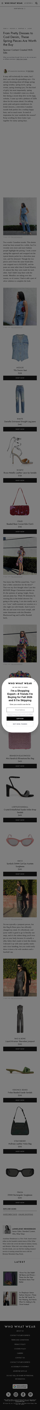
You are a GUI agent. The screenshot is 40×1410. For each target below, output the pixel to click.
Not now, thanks (20, 724)
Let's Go (20, 718)
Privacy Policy (18, 715)
